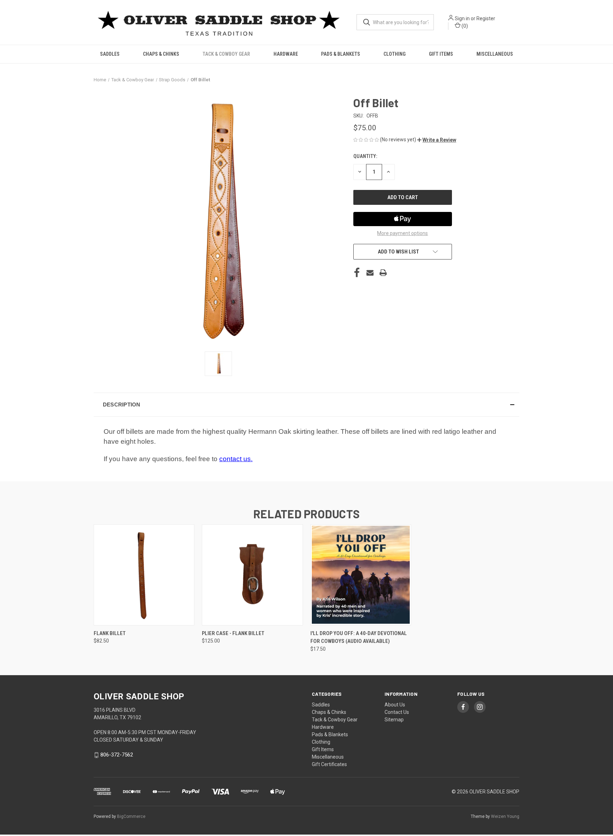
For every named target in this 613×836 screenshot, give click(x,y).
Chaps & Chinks (161, 54)
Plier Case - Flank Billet (233, 633)
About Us (395, 704)
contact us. (236, 459)
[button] (436, 140)
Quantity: (365, 156)
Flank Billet (110, 633)
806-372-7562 (116, 755)
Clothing (394, 54)
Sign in (462, 18)
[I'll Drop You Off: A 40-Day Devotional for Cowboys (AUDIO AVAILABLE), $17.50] (361, 575)
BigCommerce (131, 816)
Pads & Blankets (340, 54)
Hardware (286, 54)
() (464, 26)
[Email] (370, 273)
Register (485, 18)
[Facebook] (356, 273)
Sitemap (394, 719)
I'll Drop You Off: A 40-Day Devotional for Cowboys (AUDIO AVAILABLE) (358, 637)
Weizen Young (505, 816)
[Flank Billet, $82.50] (144, 575)
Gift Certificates (329, 764)
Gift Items (441, 54)
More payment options (402, 233)
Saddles (110, 54)
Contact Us (397, 712)
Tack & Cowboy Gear (226, 54)
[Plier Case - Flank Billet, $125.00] (252, 575)
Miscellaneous (494, 54)
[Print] (383, 273)
